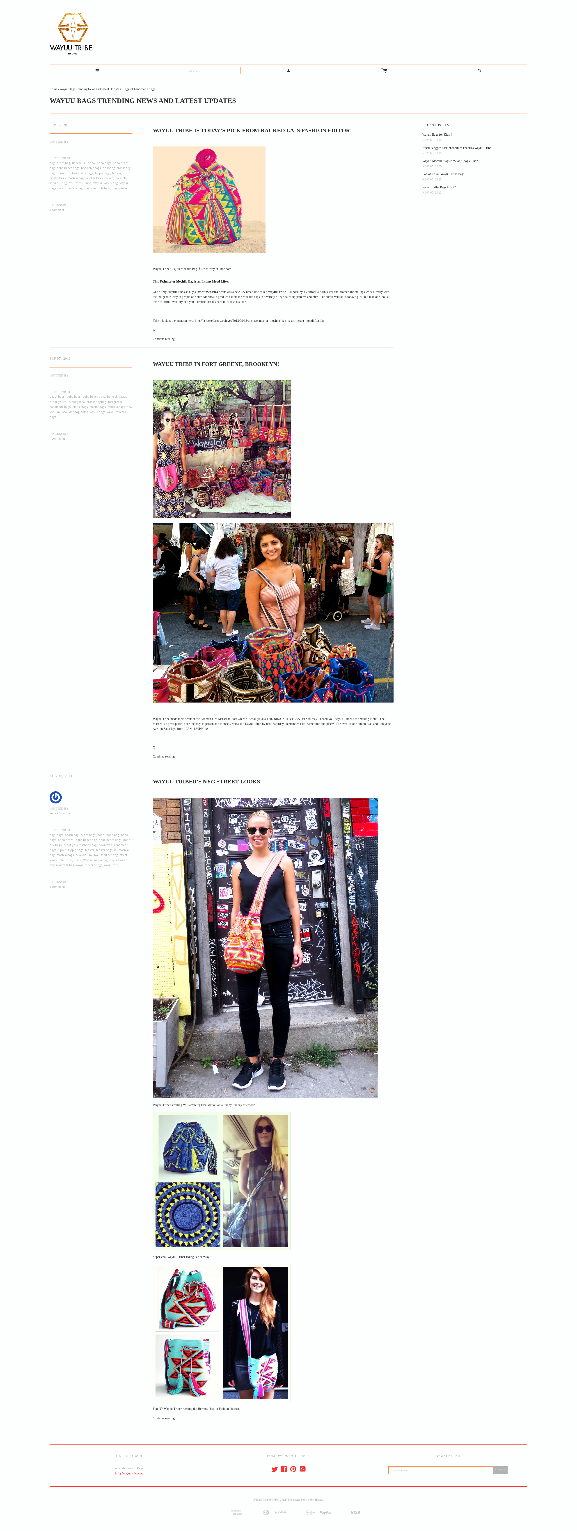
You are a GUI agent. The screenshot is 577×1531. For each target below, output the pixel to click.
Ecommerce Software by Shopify (305, 1499)
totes (79, 183)
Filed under (60, 158)
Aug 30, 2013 (61, 776)
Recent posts (435, 125)
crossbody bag (96, 402)
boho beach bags (68, 168)
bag (52, 163)
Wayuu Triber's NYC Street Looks (206, 781)
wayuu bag (111, 183)
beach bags (57, 397)
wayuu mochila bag (70, 188)
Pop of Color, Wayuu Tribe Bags (443, 174)
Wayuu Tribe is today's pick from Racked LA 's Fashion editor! (252, 130)
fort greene (115, 402)
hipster (116, 173)
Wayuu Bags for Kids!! (437, 134)
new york (81, 855)
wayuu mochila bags (97, 188)
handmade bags (82, 173)
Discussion (59, 205)
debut (222, 292)
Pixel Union (280, 1499)
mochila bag (75, 178)
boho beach (65, 840)
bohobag (109, 168)
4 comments (57, 438)
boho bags (104, 163)
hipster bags (58, 178)
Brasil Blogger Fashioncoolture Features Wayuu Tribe (456, 148)
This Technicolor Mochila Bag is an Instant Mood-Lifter (191, 281)
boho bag (112, 835)
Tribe (88, 183)
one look (380, 297)
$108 (202, 269)
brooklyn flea (58, 402)
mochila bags (94, 178)
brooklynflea (77, 402)
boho (91, 163)
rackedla (120, 178)
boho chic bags (91, 168)
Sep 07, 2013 (60, 358)
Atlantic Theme (261, 1499)
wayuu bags (97, 412)
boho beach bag (86, 840)
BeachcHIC (79, 163)
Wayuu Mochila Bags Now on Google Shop (450, 161)
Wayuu (97, 183)
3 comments (57, 887)
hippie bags (102, 173)
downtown (63, 173)
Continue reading (164, 339)
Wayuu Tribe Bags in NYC (439, 187)
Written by (59, 141)
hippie (62, 850)
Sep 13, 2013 (60, 125)
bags (60, 835)
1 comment (57, 210)
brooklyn (69, 845)
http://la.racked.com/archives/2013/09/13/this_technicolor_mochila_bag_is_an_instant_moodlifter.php (260, 320)
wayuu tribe (119, 188)
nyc (96, 855)
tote (71, 183)
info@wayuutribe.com (129, 1473)
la (115, 850)
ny (58, 412)
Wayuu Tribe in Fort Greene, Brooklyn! (216, 364)
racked (109, 178)
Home (53, 89)
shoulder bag (58, 183)
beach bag (63, 163)
